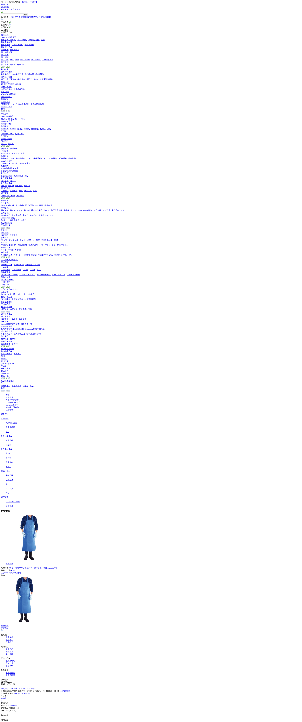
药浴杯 (13, 181)
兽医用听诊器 (47, 240)
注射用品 (4, 242)
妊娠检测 (4, 166)
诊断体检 (4, 238)
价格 (11, 573)
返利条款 (9, 654)
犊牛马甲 (4, 65)
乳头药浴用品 (6, 178)
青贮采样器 (29, 74)
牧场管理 (4, 371)
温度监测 (13, 309)
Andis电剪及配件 (44, 275)
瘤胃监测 (4, 321)
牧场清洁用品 (30, 299)
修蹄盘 (4, 124)
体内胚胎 (72, 158)
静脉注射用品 (62, 245)
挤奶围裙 (9, 564)
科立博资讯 (15, 10)
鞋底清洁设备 (17, 299)
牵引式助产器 (21, 205)
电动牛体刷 (5, 277)
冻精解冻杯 (5, 163)
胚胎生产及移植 (12, 407)
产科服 (4, 250)
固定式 (4, 119)
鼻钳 (15, 255)
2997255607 (65, 691)
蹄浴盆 (11, 144)
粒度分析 (4, 82)
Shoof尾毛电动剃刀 (27, 275)
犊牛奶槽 (4, 60)
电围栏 (4, 356)
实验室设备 (5, 344)
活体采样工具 (6, 331)
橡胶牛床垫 (5, 368)
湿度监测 (4, 309)
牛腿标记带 (5, 270)
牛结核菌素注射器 (8, 245)
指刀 (3, 205)
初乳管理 (9, 397)
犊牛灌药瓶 (36, 60)
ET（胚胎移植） (51, 158)
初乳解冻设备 (34, 40)
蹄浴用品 (4, 141)
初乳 (13, 17)
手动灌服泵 (5, 225)
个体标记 (4, 267)
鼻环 (21, 255)
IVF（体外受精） (35, 158)
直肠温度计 (34, 17)
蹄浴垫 (4, 144)
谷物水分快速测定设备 (43, 79)
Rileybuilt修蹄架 (7, 116)
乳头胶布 (19, 186)
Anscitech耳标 (6, 265)
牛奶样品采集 (19, 89)
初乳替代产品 (6, 47)
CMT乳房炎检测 (8, 104)
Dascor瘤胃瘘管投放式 (10, 324)
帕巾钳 (27, 210)
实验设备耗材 (6, 341)
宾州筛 (26, 17)
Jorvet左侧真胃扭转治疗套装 (89, 210)
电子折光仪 (29, 45)
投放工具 (13, 235)
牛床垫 (4, 366)
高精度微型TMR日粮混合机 (12, 329)
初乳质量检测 (6, 42)
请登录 (25, 2)
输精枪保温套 (24, 163)
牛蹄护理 (4, 114)
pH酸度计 (31, 240)
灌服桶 (48, 17)
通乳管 (11, 186)
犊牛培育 (4, 35)
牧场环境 (4, 376)
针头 (54, 245)
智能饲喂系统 (6, 326)
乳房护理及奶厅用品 (9, 171)
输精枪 (14, 163)
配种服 (18, 250)
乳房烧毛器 (18, 176)
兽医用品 (4, 230)
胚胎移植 (4, 156)
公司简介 (31, 689)
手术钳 (66, 210)
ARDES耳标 (19, 265)
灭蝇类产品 (5, 304)
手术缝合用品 (36, 210)
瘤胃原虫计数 (26, 324)
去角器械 (4, 213)
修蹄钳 (13, 129)
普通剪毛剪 (16, 386)
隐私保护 (9, 640)
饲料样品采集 (6, 72)
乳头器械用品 (6, 183)
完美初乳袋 (22, 40)
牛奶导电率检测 (37, 104)
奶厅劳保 (4, 193)
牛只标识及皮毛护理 (9, 260)
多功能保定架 (6, 255)
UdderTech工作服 (8, 196)
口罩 (23, 294)
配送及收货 (10, 661)
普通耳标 (4, 262)
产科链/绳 (10, 205)
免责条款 (9, 637)
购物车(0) (5, 7)
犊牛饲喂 (4, 57)
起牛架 (64, 255)
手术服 (11, 250)
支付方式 (9, 663)
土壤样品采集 (6, 107)
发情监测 (4, 151)
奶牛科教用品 (6, 314)
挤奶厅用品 (5, 188)
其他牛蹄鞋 (19, 134)
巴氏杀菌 (19, 17)
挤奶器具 (13, 191)
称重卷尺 (17, 354)
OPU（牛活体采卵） (18, 158)
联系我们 (9, 642)
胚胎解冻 (4, 158)
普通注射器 (33, 245)
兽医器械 (4, 200)
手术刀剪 (4, 210)
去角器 (13, 65)
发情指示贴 (5, 153)
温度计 (22, 240)
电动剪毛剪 (5, 272)
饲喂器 (25, 386)
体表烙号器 (16, 270)
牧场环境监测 (6, 307)
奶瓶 (17, 60)
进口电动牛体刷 (7, 280)
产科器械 (4, 203)
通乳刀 (27, 186)
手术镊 (13, 210)
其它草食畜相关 (7, 381)
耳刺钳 (32, 270)
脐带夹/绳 (48, 205)
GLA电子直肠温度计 (9, 240)
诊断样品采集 (6, 87)
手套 (15, 294)
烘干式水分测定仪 (8, 79)
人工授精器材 (6, 161)
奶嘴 (12, 60)
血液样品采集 (6, 89)
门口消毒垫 (5, 299)
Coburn (14, 570)
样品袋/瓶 (5, 92)
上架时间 (4, 573)
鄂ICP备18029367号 (22, 693)
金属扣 (27, 255)
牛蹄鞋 (42, 17)
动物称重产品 (6, 351)
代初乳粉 (4, 50)
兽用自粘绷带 (6, 139)
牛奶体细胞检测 (22, 104)
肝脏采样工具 (6, 334)
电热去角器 (5, 215)
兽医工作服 (5, 247)
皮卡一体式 (20, 119)
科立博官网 (5, 10)
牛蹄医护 (4, 136)
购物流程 (9, 652)
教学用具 (13, 339)
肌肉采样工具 (19, 334)
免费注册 (34, 2)
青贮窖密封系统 (25, 309)
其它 (43, 40)
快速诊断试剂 (6, 97)
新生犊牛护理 (6, 52)
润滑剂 (31, 205)
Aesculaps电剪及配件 (9, 275)
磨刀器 (20, 129)
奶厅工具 (28, 191)
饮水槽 (11, 364)
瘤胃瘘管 (4, 319)
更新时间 (17, 573)
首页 (7, 395)
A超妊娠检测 (6, 168)
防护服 (4, 294)
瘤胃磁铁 (4, 233)
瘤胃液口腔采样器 (34, 334)
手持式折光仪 (17, 45)
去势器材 (115, 210)
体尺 (38, 240)
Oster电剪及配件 (73, 275)
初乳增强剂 (14, 50)
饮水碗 (4, 364)
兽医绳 (57, 255)
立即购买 (4, 628)
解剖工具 (106, 210)
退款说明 (9, 666)
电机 (10, 124)
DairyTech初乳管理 (8, 37)
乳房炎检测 (5, 102)
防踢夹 (34, 255)
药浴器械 (4, 181)
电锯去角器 (16, 215)
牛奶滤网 (4, 191)
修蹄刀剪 (4, 126)
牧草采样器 (5, 74)
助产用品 (39, 205)
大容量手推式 (13, 220)
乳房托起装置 (6, 176)
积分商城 (4, 414)
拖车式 (23, 220)
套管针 (73, 210)
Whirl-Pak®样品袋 (8, 94)
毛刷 (3, 285)
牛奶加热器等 (47, 60)
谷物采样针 (40, 74)
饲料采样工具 (17, 74)
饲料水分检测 (6, 77)
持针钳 (47, 210)
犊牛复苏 (4, 55)
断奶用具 (21, 65)
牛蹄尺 (27, 129)
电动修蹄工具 (6, 121)
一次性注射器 (44, 245)
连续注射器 (22, 245)
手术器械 (4, 208)
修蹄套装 (35, 129)
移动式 (11, 119)
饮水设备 (4, 361)
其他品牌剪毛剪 (58, 275)
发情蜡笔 (15, 153)
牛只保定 (4, 252)
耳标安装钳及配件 (32, 265)
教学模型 (4, 339)
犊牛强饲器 (25, 60)
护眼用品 (30, 294)
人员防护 (4, 292)
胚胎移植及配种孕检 (9, 148)
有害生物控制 (6, 302)
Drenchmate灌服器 (8, 218)
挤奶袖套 (20, 196)
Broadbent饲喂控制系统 (34, 329)
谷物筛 (18, 84)
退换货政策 (10, 675)
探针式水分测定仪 (25, 79)
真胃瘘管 (22, 319)
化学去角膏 (43, 215)
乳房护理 (4, 173)
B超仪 (15, 168)
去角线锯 (33, 215)
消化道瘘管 (5, 317)
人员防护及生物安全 (9, 289)
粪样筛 (11, 84)
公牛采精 (63, 158)
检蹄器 (43, 129)
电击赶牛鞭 (43, 255)
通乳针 (4, 186)
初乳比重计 (5, 45)
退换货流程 (10, 673)
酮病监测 (4, 99)
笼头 (51, 255)
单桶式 (4, 220)
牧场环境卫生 (6, 297)
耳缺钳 (25, 270)
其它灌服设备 (6, 223)
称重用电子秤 (6, 354)
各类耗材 (15, 344)
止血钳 (20, 210)
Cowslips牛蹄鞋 (7, 134)
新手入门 (9, 649)
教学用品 (4, 336)
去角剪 (25, 215)
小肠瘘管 (13, 319)
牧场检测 (4, 69)
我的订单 (4, 5)
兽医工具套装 (56, 210)
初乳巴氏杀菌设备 (8, 40)
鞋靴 (10, 294)
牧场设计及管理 (7, 349)
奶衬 (21, 191)
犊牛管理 (4, 62)
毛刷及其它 (5, 282)
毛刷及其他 (5, 373)
